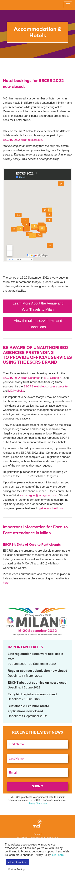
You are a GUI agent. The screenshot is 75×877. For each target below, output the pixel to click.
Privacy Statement (37, 803)
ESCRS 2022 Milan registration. (23, 139)
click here (58, 855)
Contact (37, 834)
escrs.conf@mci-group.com (44, 837)
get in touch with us (51, 508)
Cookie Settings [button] (17, 869)
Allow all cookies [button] (17, 862)
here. (6, 582)
